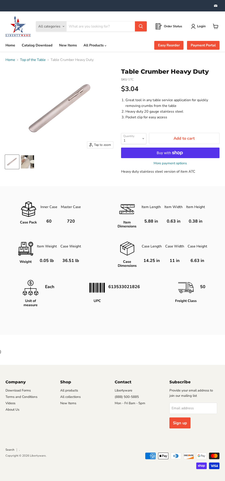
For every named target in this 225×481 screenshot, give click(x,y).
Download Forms (18, 390)
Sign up (180, 423)
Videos (10, 403)
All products (69, 390)
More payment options (170, 163)
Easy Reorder (169, 45)
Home (10, 45)
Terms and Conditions (21, 397)
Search (9, 450)
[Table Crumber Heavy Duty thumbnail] (12, 162)
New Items (68, 45)
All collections (70, 397)
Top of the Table (33, 60)
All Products (94, 45)
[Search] (141, 26)
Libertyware (123, 390)
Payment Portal (203, 45)
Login (201, 26)
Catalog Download (37, 45)
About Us (12, 409)
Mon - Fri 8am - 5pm (130, 403)
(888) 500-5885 (127, 397)
